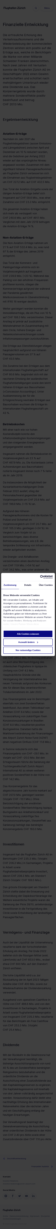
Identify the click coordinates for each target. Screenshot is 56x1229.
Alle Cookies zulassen (28, 634)
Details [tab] (27, 585)
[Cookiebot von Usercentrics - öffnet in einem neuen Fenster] (40, 577)
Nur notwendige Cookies (28, 650)
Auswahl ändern (26, 642)
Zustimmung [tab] (10, 585)
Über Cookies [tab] (46, 585)
